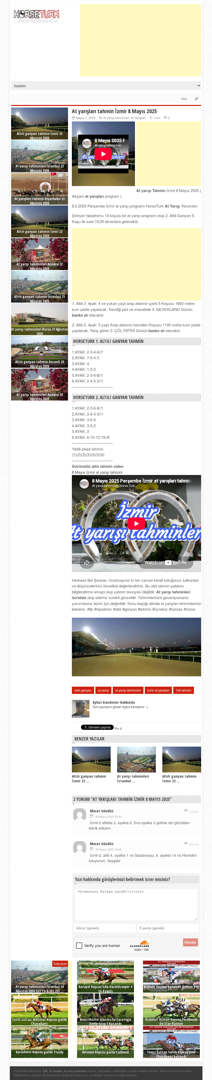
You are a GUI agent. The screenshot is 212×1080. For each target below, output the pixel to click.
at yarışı (103, 690)
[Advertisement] (146, 40)
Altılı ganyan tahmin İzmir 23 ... (89, 778)
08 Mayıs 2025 (104, 816)
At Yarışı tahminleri (116, 118)
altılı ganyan (83, 690)
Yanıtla (194, 811)
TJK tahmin (183, 690)
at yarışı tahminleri (128, 690)
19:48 (118, 849)
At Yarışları (138, 118)
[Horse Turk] (37, 14)
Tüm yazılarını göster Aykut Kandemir (120, 706)
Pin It (118, 728)
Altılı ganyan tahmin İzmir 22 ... (179, 778)
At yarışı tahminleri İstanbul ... (133, 778)
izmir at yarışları (158, 690)
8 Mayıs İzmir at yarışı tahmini (97, 472)
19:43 (118, 816)
